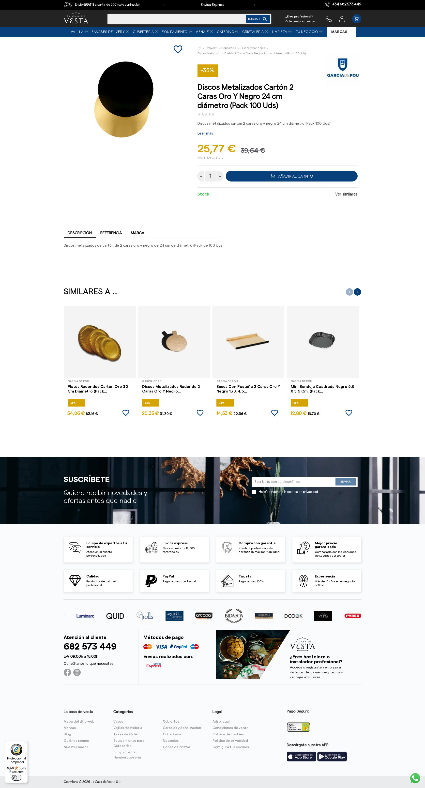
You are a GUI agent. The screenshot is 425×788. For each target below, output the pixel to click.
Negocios (171, 741)
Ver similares (346, 194)
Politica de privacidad (230, 741)
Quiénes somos (76, 741)
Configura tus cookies (230, 747)
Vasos (118, 721)
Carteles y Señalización (182, 728)
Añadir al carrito (295, 176)
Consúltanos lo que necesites (88, 664)
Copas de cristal (176, 747)
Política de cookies (228, 734)
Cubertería (172, 734)
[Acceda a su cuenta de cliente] (342, 19)
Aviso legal (220, 721)
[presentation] (164, 4)
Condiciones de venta (230, 728)
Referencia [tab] (111, 233)
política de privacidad (302, 491)
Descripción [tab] (80, 233)
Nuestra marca (76, 747)
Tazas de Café (125, 734)
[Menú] (25, 744)
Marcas (70, 728)
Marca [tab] (137, 233)
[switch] (16, 778)
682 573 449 (90, 646)
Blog (67, 734)
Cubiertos (171, 721)
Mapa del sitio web (79, 721)
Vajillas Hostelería (127, 728)
